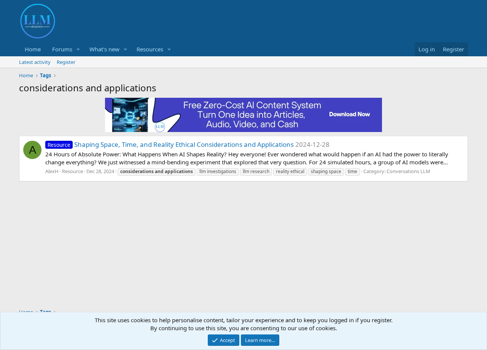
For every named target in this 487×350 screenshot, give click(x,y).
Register (66, 62)
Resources (150, 49)
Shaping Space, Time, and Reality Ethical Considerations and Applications (171, 144)
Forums (62, 49)
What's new (104, 49)
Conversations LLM (408, 171)
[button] (78, 49)
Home (33, 49)
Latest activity (35, 62)
